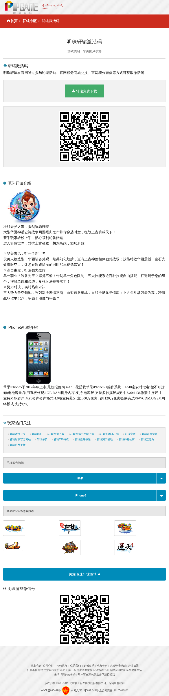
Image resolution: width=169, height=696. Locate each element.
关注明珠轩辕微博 (83, 574)
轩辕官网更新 (17, 444)
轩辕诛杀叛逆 (149, 433)
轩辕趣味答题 (82, 439)
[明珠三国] (14, 528)
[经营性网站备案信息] (65, 690)
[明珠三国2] (13, 545)
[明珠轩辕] (70, 528)
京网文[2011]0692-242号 (85, 690)
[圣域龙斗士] (70, 547)
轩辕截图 (36, 433)
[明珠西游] (125, 528)
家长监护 (89, 665)
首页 (14, 21)
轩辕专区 (30, 21)
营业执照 (133, 665)
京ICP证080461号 (51, 690)
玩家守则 (102, 665)
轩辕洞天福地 (104, 439)
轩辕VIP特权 (61, 439)
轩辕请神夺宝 (17, 433)
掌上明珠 (36, 665)
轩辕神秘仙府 (126, 439)
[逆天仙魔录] (125, 547)
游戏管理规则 (118, 665)
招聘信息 (62, 665)
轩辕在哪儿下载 (109, 433)
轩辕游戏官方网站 (20, 439)
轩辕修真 (42, 439)
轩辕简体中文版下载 (82, 433)
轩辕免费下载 (86, 91)
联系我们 (75, 665)
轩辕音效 (130, 433)
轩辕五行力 (147, 439)
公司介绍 (48, 665)
